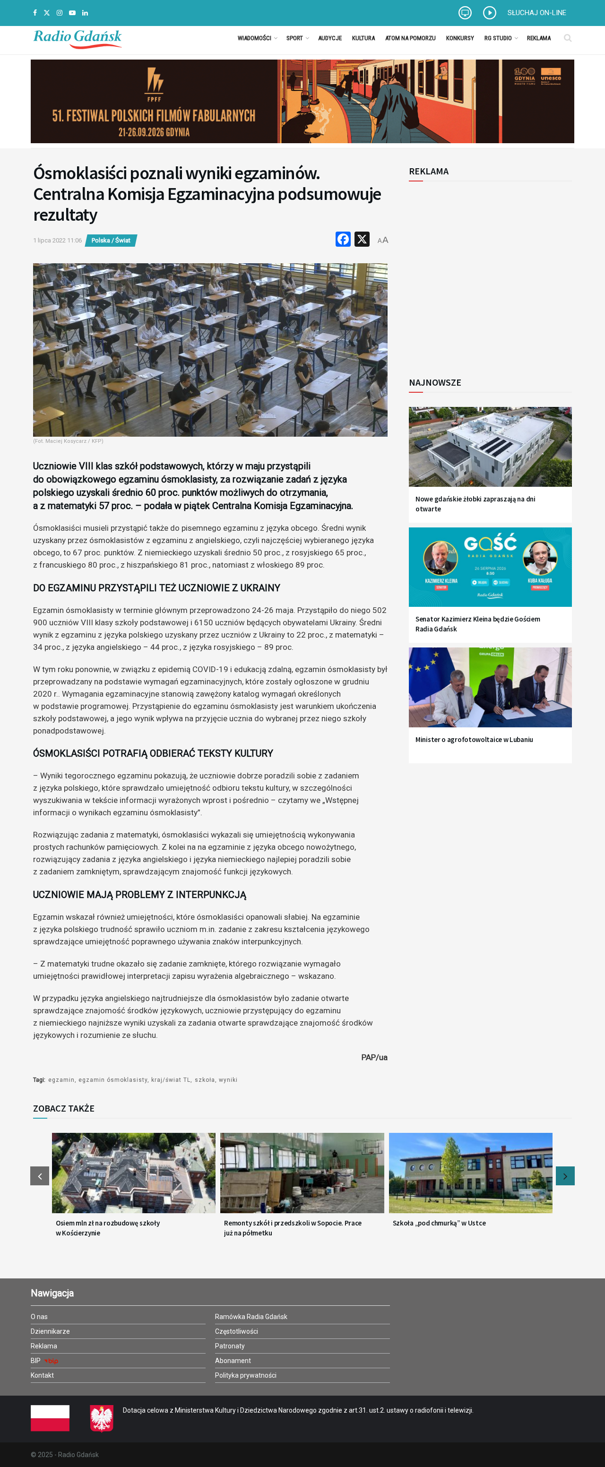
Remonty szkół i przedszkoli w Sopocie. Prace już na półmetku (293, 1227)
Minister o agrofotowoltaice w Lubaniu (474, 739)
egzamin (61, 1080)
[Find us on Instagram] (59, 13)
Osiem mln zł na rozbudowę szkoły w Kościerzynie (107, 1227)
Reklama (539, 38)
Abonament (233, 1360)
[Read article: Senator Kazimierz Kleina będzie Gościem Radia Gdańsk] (490, 573)
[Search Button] (568, 38)
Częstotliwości (236, 1331)
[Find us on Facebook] (35, 13)
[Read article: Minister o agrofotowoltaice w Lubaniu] (490, 693)
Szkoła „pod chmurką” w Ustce (439, 1222)
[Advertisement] (487, 274)
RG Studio (498, 38)
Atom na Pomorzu (410, 38)
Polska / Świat (111, 240)
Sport (294, 38)
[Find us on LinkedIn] (85, 13)
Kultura (363, 38)
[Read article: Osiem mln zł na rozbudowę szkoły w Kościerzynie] (134, 1179)
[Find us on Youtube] (72, 13)
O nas (39, 1316)
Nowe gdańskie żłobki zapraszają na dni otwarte (475, 503)
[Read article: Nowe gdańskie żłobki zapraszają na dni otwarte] (490, 452)
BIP (36, 1360)
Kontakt (42, 1375)
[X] (362, 240)
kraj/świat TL (170, 1080)
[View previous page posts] (39, 1175)
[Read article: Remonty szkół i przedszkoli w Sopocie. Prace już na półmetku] (302, 1179)
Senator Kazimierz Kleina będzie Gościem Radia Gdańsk (477, 623)
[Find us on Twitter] (46, 13)
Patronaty (230, 1346)
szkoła (205, 1080)
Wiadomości (254, 38)
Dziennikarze (50, 1331)
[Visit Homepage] (77, 37)
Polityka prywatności (246, 1375)
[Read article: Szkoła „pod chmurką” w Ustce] (471, 1179)
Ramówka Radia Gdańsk (251, 1316)
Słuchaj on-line (537, 13)
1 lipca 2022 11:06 (57, 240)
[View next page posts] (565, 1175)
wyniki (228, 1080)
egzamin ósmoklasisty (112, 1080)
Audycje (330, 38)
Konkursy (460, 38)
